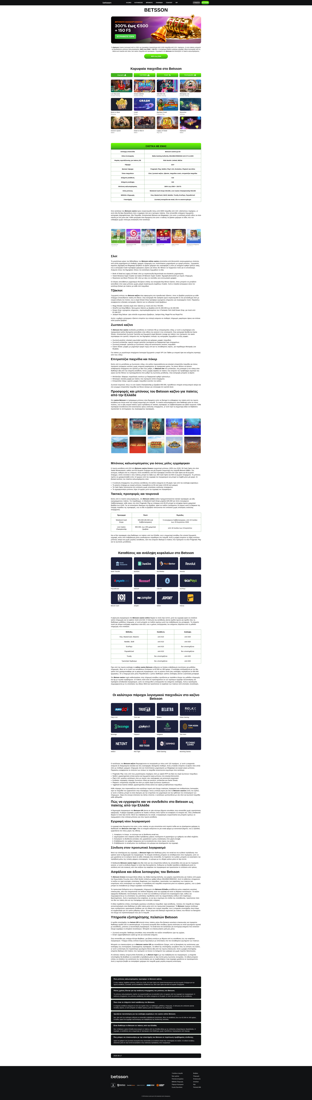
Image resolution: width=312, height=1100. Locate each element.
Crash (166, 75)
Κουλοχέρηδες (189, 75)
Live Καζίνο (143, 75)
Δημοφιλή (120, 75)
